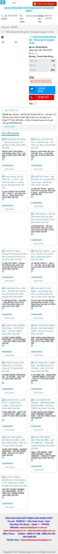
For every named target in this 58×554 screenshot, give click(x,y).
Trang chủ (5, 27)
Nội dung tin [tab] (11, 110)
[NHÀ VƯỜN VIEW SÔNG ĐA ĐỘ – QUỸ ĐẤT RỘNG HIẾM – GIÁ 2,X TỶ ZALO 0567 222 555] (43, 329)
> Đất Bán (14, 27)
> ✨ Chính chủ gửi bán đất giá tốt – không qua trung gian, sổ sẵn (27, 32)
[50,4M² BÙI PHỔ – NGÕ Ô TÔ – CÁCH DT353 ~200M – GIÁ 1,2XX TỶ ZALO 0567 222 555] (14, 404)
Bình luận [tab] (10, 127)
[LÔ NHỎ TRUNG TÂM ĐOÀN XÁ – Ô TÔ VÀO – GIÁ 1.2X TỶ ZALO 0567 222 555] (14, 367)
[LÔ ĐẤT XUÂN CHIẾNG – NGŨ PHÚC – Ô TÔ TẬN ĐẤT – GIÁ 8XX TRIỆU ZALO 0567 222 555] (14, 329)
